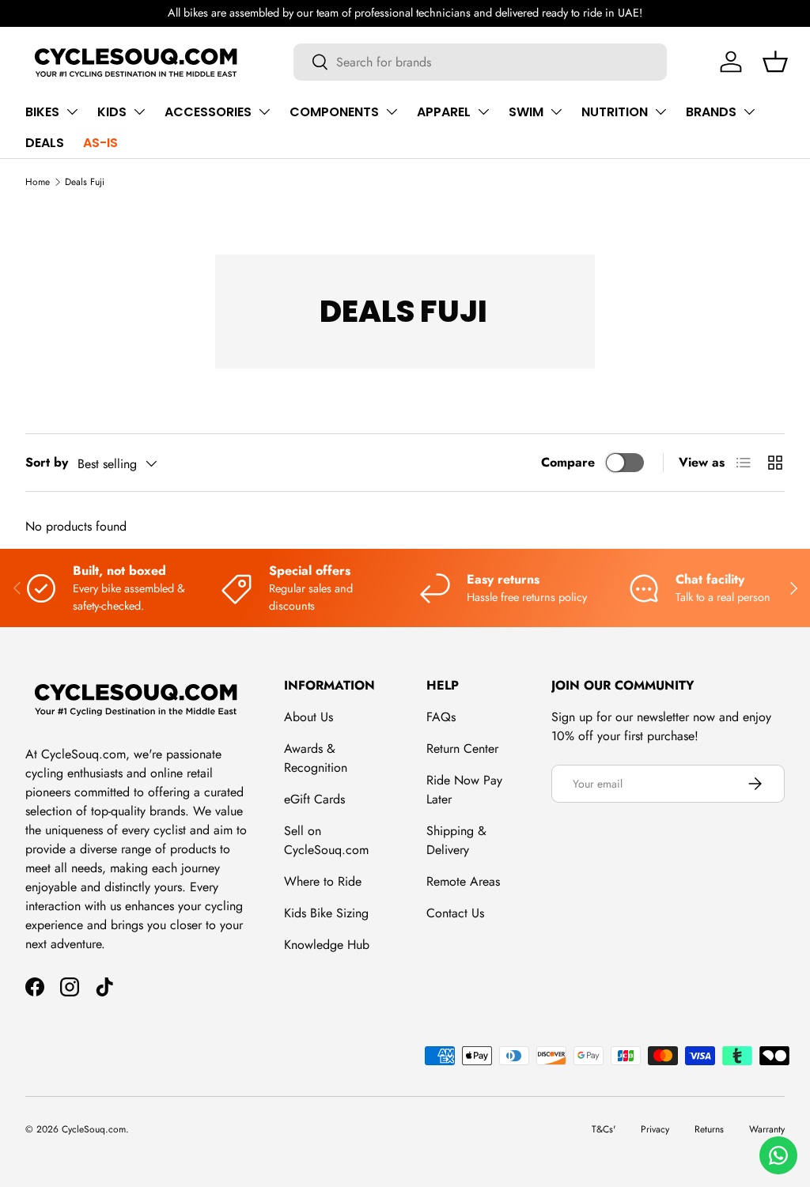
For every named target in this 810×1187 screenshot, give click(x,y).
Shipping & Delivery (456, 840)
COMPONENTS (334, 112)
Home (37, 182)
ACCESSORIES (208, 112)
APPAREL (444, 112)
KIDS (112, 112)
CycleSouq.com (94, 1129)
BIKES (42, 112)
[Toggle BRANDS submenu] (749, 111)
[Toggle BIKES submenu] (71, 111)
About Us (308, 717)
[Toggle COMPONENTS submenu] (391, 111)
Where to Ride (322, 881)
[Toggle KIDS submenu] (139, 111)
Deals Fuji (84, 182)
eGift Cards (314, 799)
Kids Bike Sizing (326, 913)
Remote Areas (463, 881)
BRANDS (711, 112)
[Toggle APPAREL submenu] (483, 111)
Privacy (655, 1129)
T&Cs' (603, 1129)
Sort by (46, 462)
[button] (775, 61)
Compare (568, 462)
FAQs (441, 717)
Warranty (767, 1129)
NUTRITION (614, 112)
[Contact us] (778, 1155)
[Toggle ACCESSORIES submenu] (264, 111)
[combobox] (480, 62)
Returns (709, 1129)
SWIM (526, 112)
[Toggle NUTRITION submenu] (660, 111)
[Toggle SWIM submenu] (556, 111)
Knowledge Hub (326, 945)
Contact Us (455, 913)
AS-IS (100, 143)
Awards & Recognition (315, 758)
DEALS (44, 143)
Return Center (462, 748)
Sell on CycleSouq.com (326, 840)
